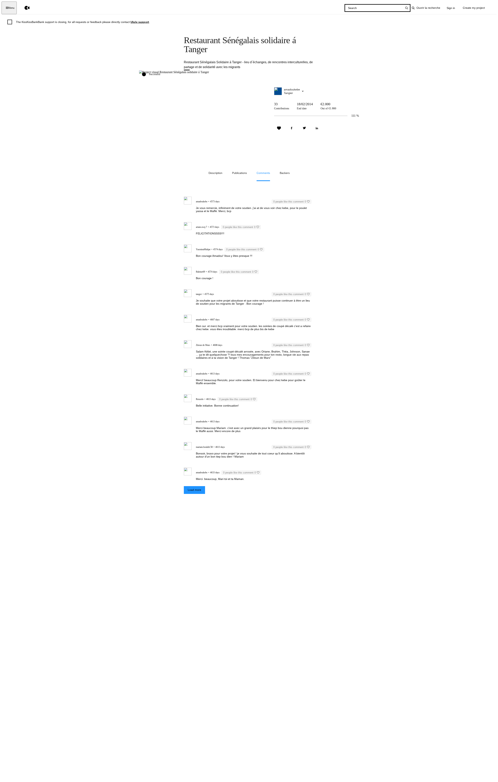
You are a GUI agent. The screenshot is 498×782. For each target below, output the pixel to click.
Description (215, 172)
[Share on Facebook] (291, 128)
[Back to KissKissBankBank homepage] (24, 7)
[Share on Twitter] (304, 128)
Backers (285, 172)
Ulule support (140, 22)
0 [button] (289, 201)
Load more (194, 489)
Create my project (474, 7)
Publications (239, 172)
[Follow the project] (279, 128)
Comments (263, 172)
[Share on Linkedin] (317, 128)
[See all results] (406, 8)
